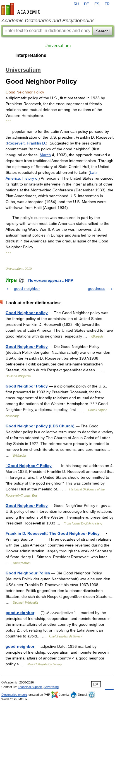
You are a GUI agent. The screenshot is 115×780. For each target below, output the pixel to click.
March (45, 155)
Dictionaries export (14, 694)
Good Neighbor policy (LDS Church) (40, 426)
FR (107, 4)
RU (76, 4)
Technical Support (30, 686)
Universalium (57, 45)
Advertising (51, 686)
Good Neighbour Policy (28, 573)
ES (96, 4)
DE (86, 4)
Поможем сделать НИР (50, 280)
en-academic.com (21, 9)
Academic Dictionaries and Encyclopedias (48, 20)
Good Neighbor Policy (27, 346)
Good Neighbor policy (27, 312)
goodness (96, 288)
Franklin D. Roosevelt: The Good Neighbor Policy (53, 533)
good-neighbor (27, 288)
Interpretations (30, 55)
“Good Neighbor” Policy (29, 465)
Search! (103, 31)
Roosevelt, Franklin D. (26, 143)
